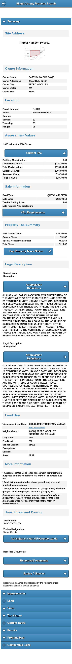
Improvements (17, 594)
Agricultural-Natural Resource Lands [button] (34, 538)
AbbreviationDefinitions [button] (34, 286)
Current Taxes (17, 624)
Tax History (15, 616)
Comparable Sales (19, 646)
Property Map (16, 639)
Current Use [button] (34, 153)
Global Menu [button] (3, 3)
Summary (14, 22)
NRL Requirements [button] (33, 212)
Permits (13, 631)
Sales (11, 609)
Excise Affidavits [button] (34, 573)
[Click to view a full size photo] (35, 59)
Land (11, 602)
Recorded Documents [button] (34, 560)
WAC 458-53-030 (37, 427)
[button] (28, 251)
